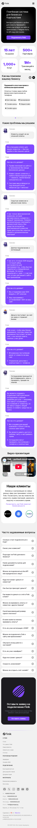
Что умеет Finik (7, 744)
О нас (4, 741)
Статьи (5, 752)
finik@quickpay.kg (12, 804)
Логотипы (6, 784)
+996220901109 (13, 799)
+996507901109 (10, 793)
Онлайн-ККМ (6, 762)
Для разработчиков (9, 771)
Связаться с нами (8, 750)
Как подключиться (8, 769)
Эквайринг (6, 759)
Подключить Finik (18, 38)
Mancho (17, 813)
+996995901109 (12, 796)
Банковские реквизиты (10, 781)
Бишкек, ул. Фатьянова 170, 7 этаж (13, 807)
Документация (7, 774)
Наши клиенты (7, 747)
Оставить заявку (18, 719)
